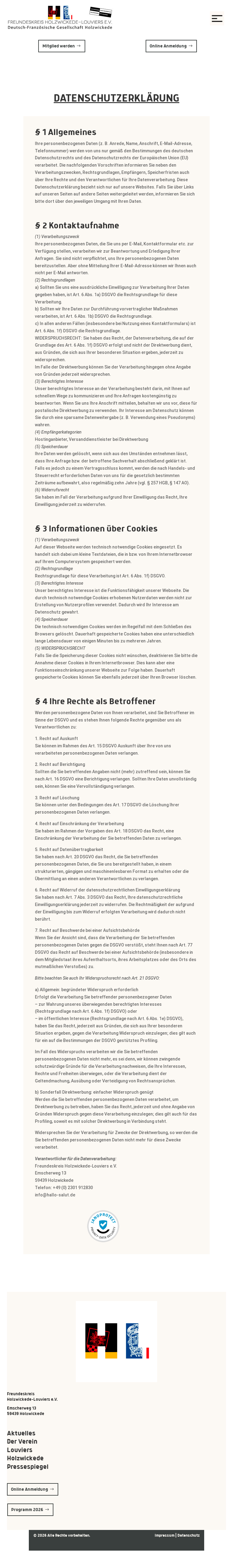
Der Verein (22, 1441)
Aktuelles (21, 1433)
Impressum (165, 1535)
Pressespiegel (28, 1466)
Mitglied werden (58, 45)
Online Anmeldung (168, 45)
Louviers (19, 1449)
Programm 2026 (27, 1509)
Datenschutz (188, 1535)
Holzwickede (25, 1458)
